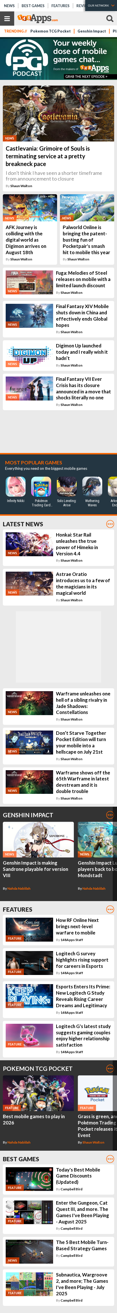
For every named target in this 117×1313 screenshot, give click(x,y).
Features (60, 5)
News (9, 5)
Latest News (23, 523)
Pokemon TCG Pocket (50, 31)
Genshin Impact (92, 31)
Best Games (33, 5)
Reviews (84, 5)
